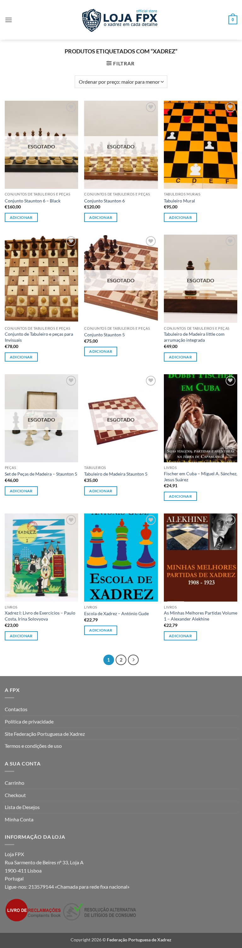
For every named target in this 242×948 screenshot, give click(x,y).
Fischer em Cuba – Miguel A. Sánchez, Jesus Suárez (200, 476)
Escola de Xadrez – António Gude (116, 613)
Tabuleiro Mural (179, 200)
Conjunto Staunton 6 (104, 200)
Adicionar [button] (180, 217)
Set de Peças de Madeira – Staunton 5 (41, 474)
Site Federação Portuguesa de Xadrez (45, 734)
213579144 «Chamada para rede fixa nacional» (79, 887)
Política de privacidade (29, 721)
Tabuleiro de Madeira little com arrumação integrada (194, 337)
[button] (8, 19)
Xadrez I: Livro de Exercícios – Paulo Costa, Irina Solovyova (40, 615)
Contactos (16, 709)
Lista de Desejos (22, 807)
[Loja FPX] (121, 20)
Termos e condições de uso (33, 746)
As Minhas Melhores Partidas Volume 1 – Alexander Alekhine (200, 615)
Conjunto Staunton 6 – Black (32, 200)
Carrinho (14, 783)
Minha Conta (19, 819)
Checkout (15, 795)
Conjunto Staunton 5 (104, 334)
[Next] (133, 660)
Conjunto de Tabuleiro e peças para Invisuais (39, 337)
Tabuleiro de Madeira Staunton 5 (115, 474)
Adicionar (21, 217)
